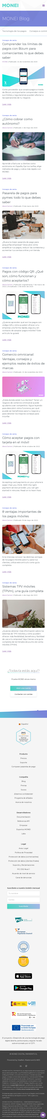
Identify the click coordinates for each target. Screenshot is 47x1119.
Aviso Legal (23, 848)
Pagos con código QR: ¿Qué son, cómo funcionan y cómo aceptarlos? (22, 276)
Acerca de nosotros (24, 802)
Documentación (23, 817)
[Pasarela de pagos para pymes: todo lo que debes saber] (23, 225)
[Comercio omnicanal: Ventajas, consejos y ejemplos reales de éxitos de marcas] (23, 387)
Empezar (23, 825)
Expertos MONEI (23, 829)
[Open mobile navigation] (43, 5)
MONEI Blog (15, 18)
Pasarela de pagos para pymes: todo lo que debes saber (21, 197)
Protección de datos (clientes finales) (23, 861)
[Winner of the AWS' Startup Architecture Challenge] (23, 735)
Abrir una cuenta (23, 688)
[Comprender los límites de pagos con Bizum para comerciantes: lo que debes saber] (23, 76)
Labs (24, 834)
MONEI (4, 62)
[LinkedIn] (21, 1066)
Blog (24, 781)
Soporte (23, 763)
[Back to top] (35, 1115)
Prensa (23, 786)
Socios (23, 790)
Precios (23, 758)
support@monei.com (18, 1085)
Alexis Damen (7, 128)
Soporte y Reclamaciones (23, 865)
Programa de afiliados (23, 798)
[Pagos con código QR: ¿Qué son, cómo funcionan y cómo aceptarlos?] (23, 305)
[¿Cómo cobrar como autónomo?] (23, 146)
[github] (26, 1066)
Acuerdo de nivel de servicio (23, 873)
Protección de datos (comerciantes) (23, 857)
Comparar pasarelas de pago (24, 767)
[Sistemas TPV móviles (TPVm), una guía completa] (23, 614)
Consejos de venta (9, 40)
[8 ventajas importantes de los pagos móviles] (23, 539)
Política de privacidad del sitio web (28, 1089)
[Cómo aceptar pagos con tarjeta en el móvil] (23, 465)
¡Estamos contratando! (23, 794)
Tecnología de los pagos (14, 31)
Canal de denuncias (23, 878)
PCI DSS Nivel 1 (23, 869)
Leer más (6, 104)
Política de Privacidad (23, 853)
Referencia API (23, 821)
